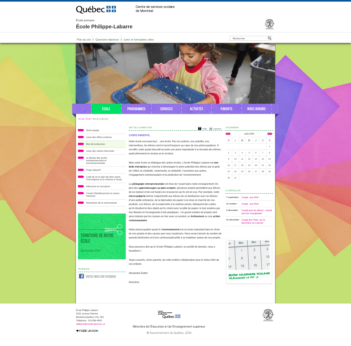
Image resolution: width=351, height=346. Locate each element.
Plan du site (84, 39)
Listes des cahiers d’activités (100, 151)
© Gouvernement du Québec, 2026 (169, 332)
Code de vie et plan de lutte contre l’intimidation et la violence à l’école (104, 178)
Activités (196, 109)
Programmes (136, 109)
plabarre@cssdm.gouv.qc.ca (90, 324)
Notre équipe (92, 130)
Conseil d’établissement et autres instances (102, 194)
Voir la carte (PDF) (91, 250)
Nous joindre (256, 109)
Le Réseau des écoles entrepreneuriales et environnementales (96, 160)
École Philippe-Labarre (104, 24)
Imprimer (217, 129)
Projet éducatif (93, 170)
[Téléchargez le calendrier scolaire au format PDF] (249, 283)
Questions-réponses (107, 39)
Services (166, 109)
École (106, 109)
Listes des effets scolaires (99, 137)
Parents (226, 109)
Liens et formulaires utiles (139, 39)
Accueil (81, 119)
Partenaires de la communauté (101, 203)
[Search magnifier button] (269, 38)
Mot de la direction (95, 144)
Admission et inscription (98, 186)
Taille (204, 129)
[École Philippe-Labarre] (269, 28)
